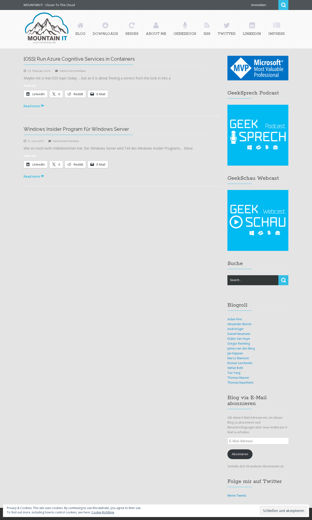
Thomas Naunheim (240, 382)
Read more (32, 106)
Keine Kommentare (73, 71)
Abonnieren (240, 454)
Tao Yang (233, 373)
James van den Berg (241, 348)
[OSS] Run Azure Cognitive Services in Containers (79, 59)
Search (283, 5)
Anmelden (258, 5)
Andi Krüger (235, 329)
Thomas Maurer (238, 378)
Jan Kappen (235, 353)
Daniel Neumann (238, 334)
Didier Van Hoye (238, 339)
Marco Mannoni (238, 358)
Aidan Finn (234, 319)
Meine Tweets (236, 495)
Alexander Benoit (239, 324)
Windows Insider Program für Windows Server (76, 129)
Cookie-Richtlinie (102, 512)
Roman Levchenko (240, 363)
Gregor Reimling (238, 343)
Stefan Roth (235, 368)
